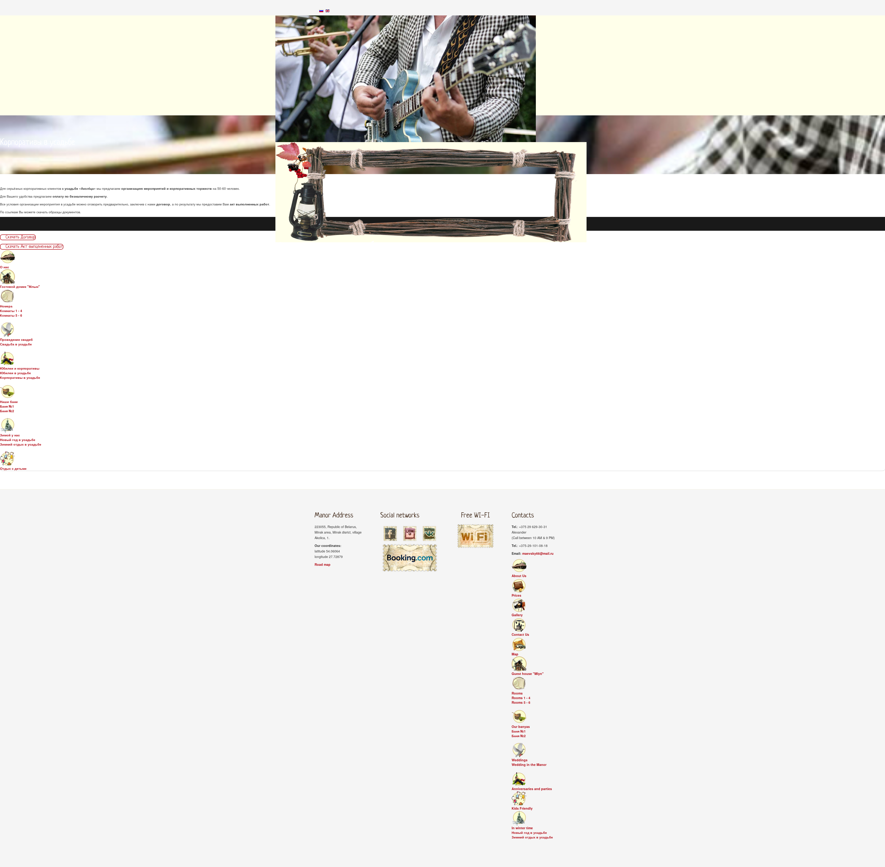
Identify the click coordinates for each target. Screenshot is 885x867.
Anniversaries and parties (532, 788)
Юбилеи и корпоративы (19, 368)
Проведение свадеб (16, 339)
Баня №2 (7, 411)
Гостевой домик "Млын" (20, 286)
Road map (322, 564)
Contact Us (520, 634)
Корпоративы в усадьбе (20, 377)
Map (515, 654)
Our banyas (521, 726)
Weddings (520, 760)
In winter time (522, 828)
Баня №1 (7, 406)
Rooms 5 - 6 (521, 702)
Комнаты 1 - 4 (11, 310)
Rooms (517, 693)
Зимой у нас (10, 435)
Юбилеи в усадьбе (15, 373)
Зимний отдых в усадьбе (20, 444)
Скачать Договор (19, 237)
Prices (516, 595)
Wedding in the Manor (529, 764)
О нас (4, 267)
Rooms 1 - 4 (521, 697)
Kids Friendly (522, 808)
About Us (519, 575)
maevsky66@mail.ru (538, 553)
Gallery (517, 615)
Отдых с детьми (13, 468)
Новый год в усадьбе (17, 439)
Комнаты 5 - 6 (11, 315)
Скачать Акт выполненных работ (33, 246)
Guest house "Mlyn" (528, 673)
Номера (6, 306)
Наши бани (9, 401)
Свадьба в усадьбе (16, 344)
